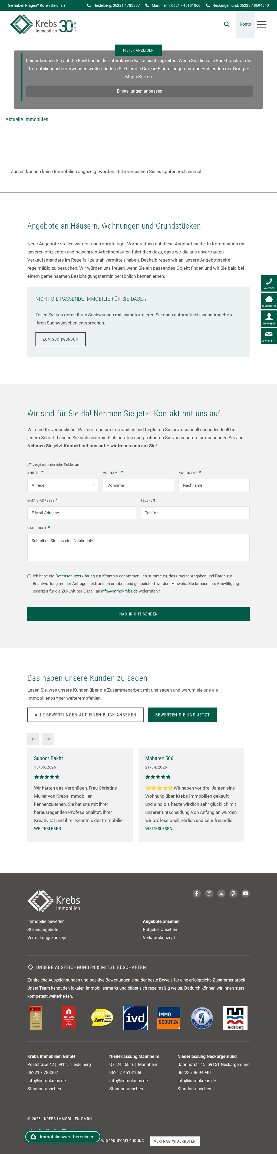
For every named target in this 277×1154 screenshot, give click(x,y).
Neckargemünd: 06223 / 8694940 (240, 5)
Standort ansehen (44, 1088)
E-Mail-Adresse (42, 500)
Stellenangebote (42, 929)
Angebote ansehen (161, 921)
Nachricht (38, 527)
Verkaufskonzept (159, 937)
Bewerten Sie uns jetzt (182, 715)
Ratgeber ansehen (160, 929)
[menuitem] (226, 24)
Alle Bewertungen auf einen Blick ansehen (86, 715)
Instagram (209, 893)
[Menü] (262, 24)
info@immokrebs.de (119, 591)
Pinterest (233, 893)
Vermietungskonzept (47, 937)
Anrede (35, 472)
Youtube (246, 893)
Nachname (190, 472)
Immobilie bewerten (46, 921)
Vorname (113, 472)
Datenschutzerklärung (75, 576)
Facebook (197, 893)
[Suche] (226, 24)
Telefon (148, 500)
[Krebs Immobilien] (43, 24)
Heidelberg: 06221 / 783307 (116, 5)
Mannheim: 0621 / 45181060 (176, 5)
